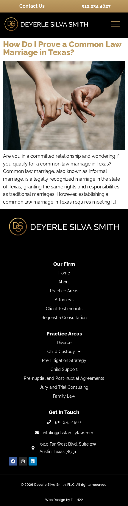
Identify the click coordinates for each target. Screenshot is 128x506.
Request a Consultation (64, 317)
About (64, 281)
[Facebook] (13, 461)
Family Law (64, 396)
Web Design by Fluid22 (64, 499)
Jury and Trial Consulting (64, 387)
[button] (115, 24)
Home (64, 273)
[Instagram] (23, 461)
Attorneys (64, 299)
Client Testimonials (64, 308)
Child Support (64, 369)
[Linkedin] (33, 461)
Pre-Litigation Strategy (64, 360)
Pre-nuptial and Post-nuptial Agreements (64, 378)
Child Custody (61, 351)
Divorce (64, 342)
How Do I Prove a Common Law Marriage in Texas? (62, 48)
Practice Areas (64, 290)
